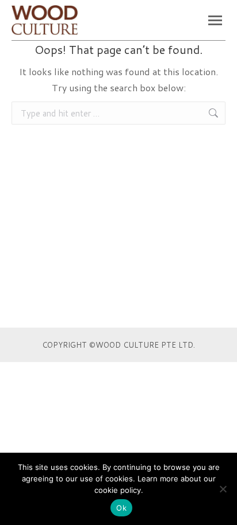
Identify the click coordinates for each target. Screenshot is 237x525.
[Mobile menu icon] (215, 20)
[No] (222, 489)
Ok (121, 507)
